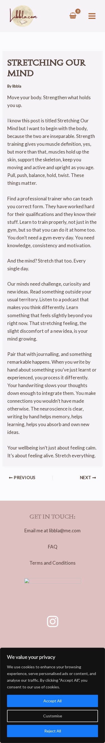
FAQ (52, 547)
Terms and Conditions (52, 563)
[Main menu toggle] (92, 16)
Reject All (52, 731)
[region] (52, 695)
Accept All (52, 700)
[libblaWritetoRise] (52, 621)
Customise (52, 715)
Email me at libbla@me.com (52, 530)
